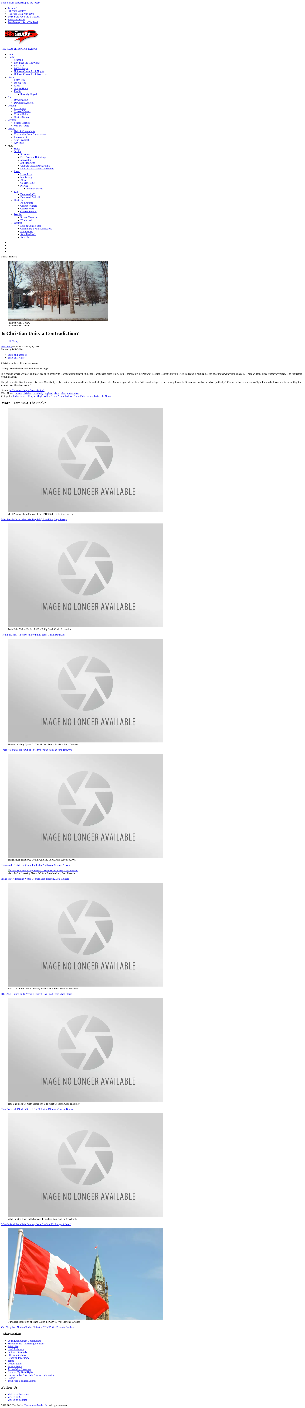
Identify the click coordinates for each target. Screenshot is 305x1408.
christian (27, 393)
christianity (38, 393)
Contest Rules (21, 114)
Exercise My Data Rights (20, 1372)
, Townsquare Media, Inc (35, 1405)
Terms (11, 1360)
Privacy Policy (15, 1366)
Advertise (19, 142)
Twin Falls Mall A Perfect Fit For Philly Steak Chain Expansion (33, 634)
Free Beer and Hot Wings (27, 62)
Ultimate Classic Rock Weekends (30, 74)
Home (11, 54)
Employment (20, 137)
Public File (13, 1346)
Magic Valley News (47, 396)
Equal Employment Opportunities (24, 1340)
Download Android (24, 102)
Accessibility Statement (19, 1369)
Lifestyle (31, 396)
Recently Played (28, 94)
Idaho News (19, 396)
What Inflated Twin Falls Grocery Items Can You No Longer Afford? (36, 1224)
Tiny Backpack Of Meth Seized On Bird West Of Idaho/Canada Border (37, 1109)
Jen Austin (19, 65)
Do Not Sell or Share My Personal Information (31, 1375)
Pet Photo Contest (17, 11)
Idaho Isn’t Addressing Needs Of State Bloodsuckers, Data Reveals (35, 878)
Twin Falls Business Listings (22, 1380)
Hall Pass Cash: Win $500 (21, 13)
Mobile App (20, 82)
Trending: (12, 8)
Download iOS (21, 100)
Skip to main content (11, 2)
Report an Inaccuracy (18, 1358)
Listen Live (19, 80)
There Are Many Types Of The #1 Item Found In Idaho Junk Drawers (36, 749)
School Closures (22, 122)
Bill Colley (6, 346)
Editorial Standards (17, 1352)
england (49, 393)
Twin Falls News (102, 396)
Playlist (17, 91)
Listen (11, 77)
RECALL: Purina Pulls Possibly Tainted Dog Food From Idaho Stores (36, 994)
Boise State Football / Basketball (24, 16)
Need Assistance (16, 1349)
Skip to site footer (31, 2)
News (61, 396)
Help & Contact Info (24, 131)
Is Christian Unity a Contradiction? (27, 390)
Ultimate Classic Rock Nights (29, 71)
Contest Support (22, 117)
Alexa (17, 85)
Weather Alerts (21, 125)
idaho (56, 393)
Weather (12, 120)
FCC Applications (17, 1355)
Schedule (18, 59)
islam (63, 393)
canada (18, 393)
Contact (11, 128)
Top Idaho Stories (16, 19)
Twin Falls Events (83, 396)
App (10, 97)
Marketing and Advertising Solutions (26, 1343)
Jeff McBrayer (21, 68)
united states (73, 393)
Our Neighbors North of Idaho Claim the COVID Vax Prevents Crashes (37, 1327)
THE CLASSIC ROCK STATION (19, 48)
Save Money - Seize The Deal (23, 22)
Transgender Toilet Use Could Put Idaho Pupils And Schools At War (35, 865)
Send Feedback (21, 140)
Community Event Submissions (30, 134)
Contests (12, 105)
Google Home (21, 88)
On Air (11, 57)
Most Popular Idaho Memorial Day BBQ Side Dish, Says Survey (34, 519)
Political (69, 396)
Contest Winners (22, 111)
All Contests (20, 108)
